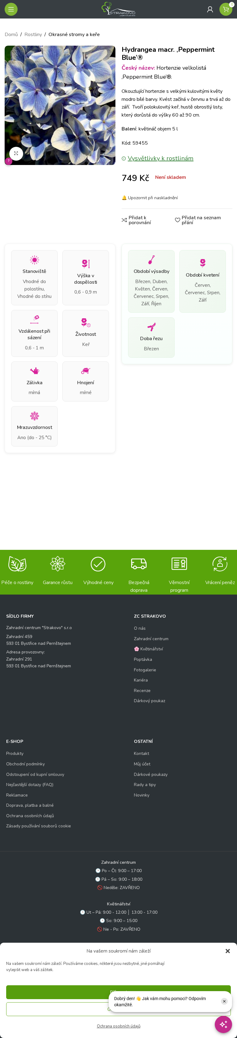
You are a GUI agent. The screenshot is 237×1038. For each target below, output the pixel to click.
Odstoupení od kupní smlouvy (35, 774)
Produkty (14, 753)
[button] (228, 951)
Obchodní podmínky (25, 764)
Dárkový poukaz (149, 701)
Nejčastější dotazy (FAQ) (29, 785)
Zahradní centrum (151, 639)
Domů (11, 34)
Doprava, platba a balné (30, 805)
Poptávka (143, 659)
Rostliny (33, 34)
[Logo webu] (118, 9)
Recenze (142, 691)
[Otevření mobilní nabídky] (11, 9)
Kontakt (141, 753)
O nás (140, 628)
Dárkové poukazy (151, 774)
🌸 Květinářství (148, 649)
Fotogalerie (145, 670)
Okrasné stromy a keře (74, 34)
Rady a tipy (145, 785)
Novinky (141, 795)
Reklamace (17, 795)
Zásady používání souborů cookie (38, 826)
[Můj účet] (210, 9)
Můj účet (142, 764)
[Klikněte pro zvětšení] (16, 154)
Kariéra (141, 680)
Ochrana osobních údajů (118, 1026)
